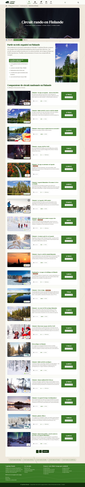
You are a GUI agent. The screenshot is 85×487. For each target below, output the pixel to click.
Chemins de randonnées (29, 469)
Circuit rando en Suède (41, 459)
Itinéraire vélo (27, 468)
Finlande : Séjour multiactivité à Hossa (42, 380)
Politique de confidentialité (11, 480)
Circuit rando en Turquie (54, 459)
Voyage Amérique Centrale (49, 469)
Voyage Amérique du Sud (48, 472)
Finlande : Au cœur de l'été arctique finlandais (44, 308)
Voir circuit (68, 97)
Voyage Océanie (65, 472)
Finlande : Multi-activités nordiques (41, 362)
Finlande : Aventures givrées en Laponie (43, 236)
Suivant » (45, 451)
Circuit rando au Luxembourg (68, 459)
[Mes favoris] (65, 2)
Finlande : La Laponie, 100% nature (41, 200)
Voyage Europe (65, 469)
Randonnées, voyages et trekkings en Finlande (45, 272)
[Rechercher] (78, 2)
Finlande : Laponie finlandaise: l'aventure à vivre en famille (45, 183)
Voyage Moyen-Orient (67, 470)
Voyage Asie (46, 473)
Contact (63, 484)
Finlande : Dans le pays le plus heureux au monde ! (45, 128)
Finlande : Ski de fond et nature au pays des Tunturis (44, 219)
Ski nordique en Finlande (39, 344)
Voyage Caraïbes (66, 468)
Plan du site (7, 478)
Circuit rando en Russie (28, 459)
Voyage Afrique (46, 468)
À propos (7, 477)
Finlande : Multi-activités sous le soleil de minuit (45, 110)
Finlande (10, 39)
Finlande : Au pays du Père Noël (40, 146)
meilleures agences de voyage (11, 470)
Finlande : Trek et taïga (41, 290)
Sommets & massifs (28, 470)
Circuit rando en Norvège (15, 459)
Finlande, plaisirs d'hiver (39, 416)
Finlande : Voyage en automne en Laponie (43, 165)
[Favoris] (29, 92)
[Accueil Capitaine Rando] (6, 6)
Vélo (25, 39)
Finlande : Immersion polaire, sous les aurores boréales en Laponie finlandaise (44, 434)
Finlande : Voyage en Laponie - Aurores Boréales (45, 92)
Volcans (26, 472)
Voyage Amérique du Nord (48, 470)
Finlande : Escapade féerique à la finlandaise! (44, 398)
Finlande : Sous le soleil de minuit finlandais (44, 254)
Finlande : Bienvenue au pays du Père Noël (43, 326)
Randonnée (18, 39)
